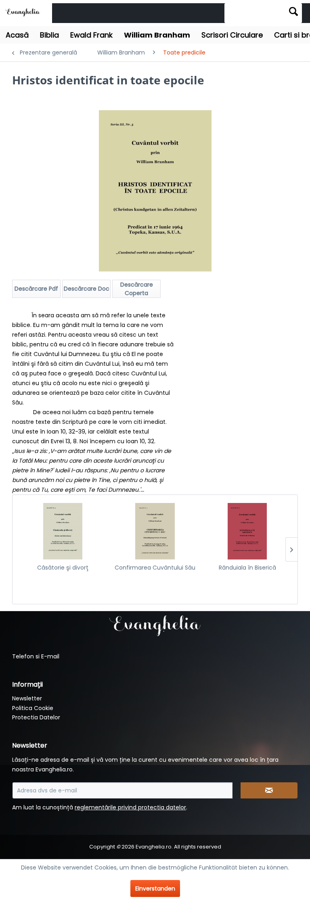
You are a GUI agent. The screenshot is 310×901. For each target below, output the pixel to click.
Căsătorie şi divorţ (62, 568)
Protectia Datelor (36, 717)
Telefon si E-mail (35, 656)
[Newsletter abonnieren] (269, 790)
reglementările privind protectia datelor (130, 807)
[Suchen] (293, 11)
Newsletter (27, 698)
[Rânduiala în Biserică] (247, 531)
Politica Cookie (32, 708)
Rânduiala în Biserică (247, 568)
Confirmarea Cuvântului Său (155, 568)
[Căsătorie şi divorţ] (63, 531)
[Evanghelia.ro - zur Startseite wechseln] (24, 12)
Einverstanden (155, 888)
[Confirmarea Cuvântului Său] (155, 531)
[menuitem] (263, 13)
